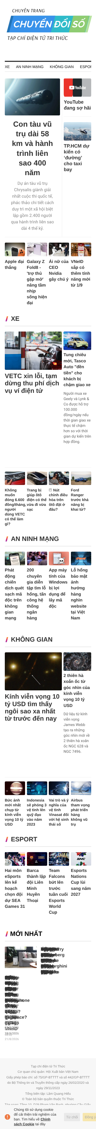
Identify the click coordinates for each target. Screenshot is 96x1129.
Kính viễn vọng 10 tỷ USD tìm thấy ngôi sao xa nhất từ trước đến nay (32, 707)
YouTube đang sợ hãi (77, 105)
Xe (7, 67)
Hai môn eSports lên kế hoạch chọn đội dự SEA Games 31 (15, 888)
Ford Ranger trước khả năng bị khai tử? (80, 499)
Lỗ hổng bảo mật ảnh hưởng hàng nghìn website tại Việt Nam (79, 594)
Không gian (62, 67)
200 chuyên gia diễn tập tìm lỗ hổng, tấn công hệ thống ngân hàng (36, 594)
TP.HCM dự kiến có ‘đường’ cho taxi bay (76, 157)
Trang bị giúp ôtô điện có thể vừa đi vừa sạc (37, 499)
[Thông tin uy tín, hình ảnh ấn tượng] (49, 40)
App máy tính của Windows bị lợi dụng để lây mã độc (58, 588)
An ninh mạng (29, 67)
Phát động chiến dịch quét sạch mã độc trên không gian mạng (14, 594)
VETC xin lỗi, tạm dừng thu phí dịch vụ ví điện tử (32, 383)
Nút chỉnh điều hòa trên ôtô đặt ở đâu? (58, 499)
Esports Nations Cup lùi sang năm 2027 (81, 882)
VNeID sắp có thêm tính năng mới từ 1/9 (80, 273)
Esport (87, 67)
